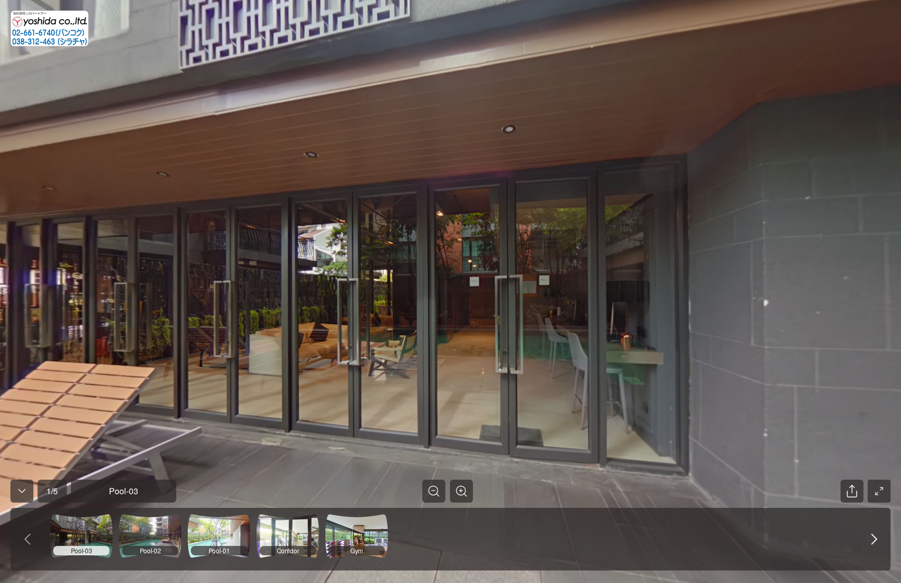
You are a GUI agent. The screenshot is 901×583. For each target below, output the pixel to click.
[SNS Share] (852, 491)
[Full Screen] (879, 491)
